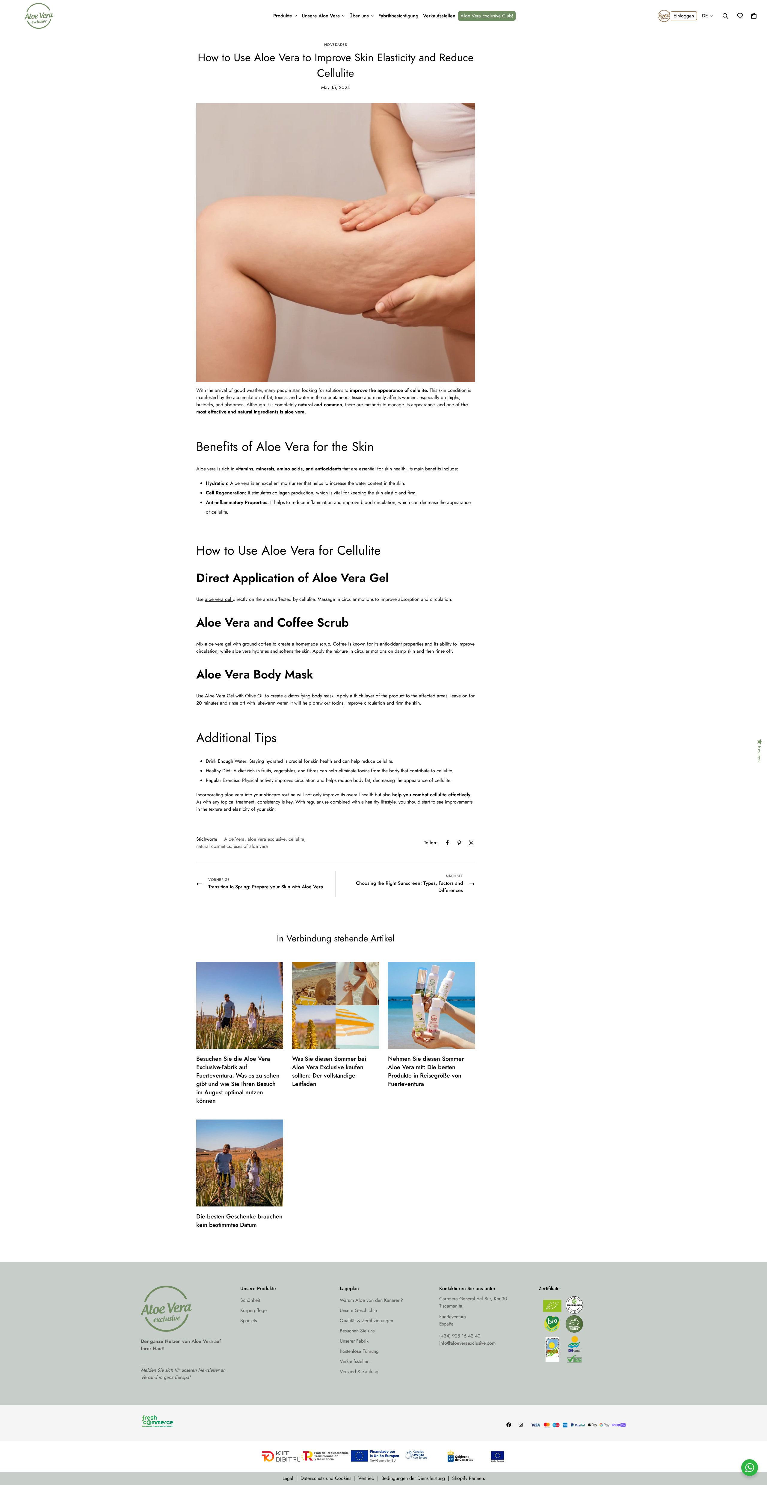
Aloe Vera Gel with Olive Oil (235, 695)
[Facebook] (447, 842)
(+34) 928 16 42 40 (460, 1335)
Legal (288, 1478)
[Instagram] (520, 1424)
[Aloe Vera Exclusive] (39, 16)
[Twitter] (471, 842)
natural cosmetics (213, 846)
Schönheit (250, 1300)
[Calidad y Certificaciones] (582, 1331)
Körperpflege (253, 1310)
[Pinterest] (459, 842)
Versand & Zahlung (359, 1371)
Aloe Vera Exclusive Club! (486, 15)
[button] (754, 16)
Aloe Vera (234, 839)
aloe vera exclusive (266, 839)
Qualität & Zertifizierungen (366, 1320)
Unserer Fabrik (354, 1340)
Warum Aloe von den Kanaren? (371, 1300)
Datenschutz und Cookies (326, 1478)
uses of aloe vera (251, 846)
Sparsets (248, 1320)
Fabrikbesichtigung (398, 15)
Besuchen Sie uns (357, 1330)
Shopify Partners (468, 1478)
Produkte (282, 15)
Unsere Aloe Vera (321, 15)
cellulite (296, 839)
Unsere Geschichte (358, 1310)
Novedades (335, 44)
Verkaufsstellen (439, 15)
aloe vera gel (219, 599)
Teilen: (431, 842)
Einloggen (684, 15)
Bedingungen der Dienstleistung (413, 1478)
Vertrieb (366, 1478)
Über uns (359, 15)
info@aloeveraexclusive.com (467, 1343)
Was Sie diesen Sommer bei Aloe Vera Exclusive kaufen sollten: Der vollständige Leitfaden (329, 1071)
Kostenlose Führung (359, 1351)
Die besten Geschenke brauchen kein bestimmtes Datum (239, 1220)
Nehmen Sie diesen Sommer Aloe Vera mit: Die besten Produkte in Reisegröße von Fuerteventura (426, 1071)
